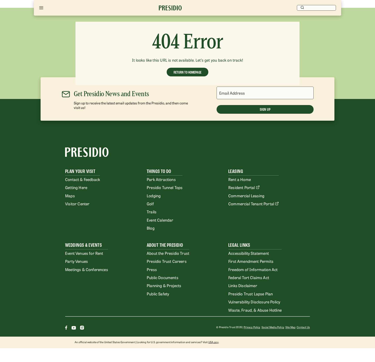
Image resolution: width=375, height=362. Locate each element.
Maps (70, 195)
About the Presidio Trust (168, 253)
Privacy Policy (252, 327)
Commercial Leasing (246, 195)
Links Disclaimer (242, 285)
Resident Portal (241, 187)
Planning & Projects (164, 285)
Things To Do (159, 171)
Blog (151, 227)
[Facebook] (66, 328)
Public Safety (158, 293)
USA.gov (213, 342)
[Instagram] (82, 328)
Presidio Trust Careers (167, 261)
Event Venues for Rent (84, 253)
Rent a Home (239, 179)
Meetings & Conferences (86, 269)
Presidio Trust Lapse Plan (250, 293)
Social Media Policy (273, 327)
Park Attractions (161, 179)
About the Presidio (165, 245)
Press (152, 269)
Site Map (290, 327)
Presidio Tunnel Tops (165, 187)
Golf (150, 203)
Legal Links (239, 245)
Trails (151, 211)
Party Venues (76, 261)
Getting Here (76, 187)
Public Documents (162, 277)
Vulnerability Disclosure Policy (254, 301)
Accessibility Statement (248, 253)
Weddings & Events (83, 245)
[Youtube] (73, 328)
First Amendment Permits (250, 261)
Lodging (154, 195)
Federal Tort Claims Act (248, 277)
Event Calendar (160, 219)
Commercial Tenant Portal (251, 203)
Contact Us (303, 327)
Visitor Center (77, 203)
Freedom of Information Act (253, 269)
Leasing (235, 171)
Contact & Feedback (82, 179)
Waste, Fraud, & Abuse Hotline (255, 310)
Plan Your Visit (80, 171)
